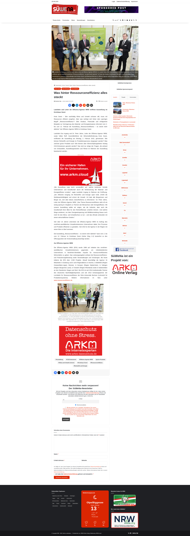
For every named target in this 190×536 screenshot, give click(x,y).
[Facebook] (69, 105)
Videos (73, 20)
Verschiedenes (91, 20)
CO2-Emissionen (71, 359)
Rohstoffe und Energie (80, 366)
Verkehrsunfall (63, 505)
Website (84, 460)
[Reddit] (84, 105)
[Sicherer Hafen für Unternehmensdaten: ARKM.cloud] (80, 170)
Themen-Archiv (56, 20)
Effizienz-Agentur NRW (86, 359)
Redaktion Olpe (58, 101)
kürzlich (115, 97)
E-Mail (80, 398)
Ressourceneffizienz (97, 362)
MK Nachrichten (55, 500)
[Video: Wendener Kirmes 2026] (117, 105)
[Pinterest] (80, 105)
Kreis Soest (65, 85)
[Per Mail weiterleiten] (87, 105)
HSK (58, 498)
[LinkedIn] (76, 105)
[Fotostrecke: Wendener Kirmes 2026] (117, 111)
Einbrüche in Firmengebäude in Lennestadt (124, 122)
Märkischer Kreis (64, 500)
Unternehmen (55, 505)
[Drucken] (91, 105)
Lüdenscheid (69, 498)
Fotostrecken (65, 20)
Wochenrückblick (81, 405)
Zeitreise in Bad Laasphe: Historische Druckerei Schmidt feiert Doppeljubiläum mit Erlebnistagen (124, 117)
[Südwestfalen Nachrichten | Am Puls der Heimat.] (65, 9)
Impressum (134, 1)
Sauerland (63, 503)
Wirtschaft (70, 505)
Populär (123, 97)
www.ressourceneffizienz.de (63, 280)
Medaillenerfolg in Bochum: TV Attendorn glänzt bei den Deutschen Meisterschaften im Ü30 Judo (124, 126)
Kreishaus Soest (82, 362)
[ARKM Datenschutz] (80, 340)
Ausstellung (59, 359)
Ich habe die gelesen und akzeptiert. (74, 474)
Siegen (69, 503)
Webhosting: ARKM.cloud (95, 533)
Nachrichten (72, 500)
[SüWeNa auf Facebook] (125, 251)
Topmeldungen (65, 88)
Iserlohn (62, 498)
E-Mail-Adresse (59, 460)
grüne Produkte (100, 359)
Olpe (53, 503)
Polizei (57, 503)
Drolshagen (72, 495)
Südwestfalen (75, 503)
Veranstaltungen (81, 20)
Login (113, 1)
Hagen (53, 498)
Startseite (58, 85)
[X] (73, 105)
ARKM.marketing (110, 5)
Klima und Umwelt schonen (66, 362)
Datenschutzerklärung (123, 1)
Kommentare (133, 97)
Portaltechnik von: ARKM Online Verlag (81, 533)
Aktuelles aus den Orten (57, 495)
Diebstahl (66, 495)
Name (56, 454)
